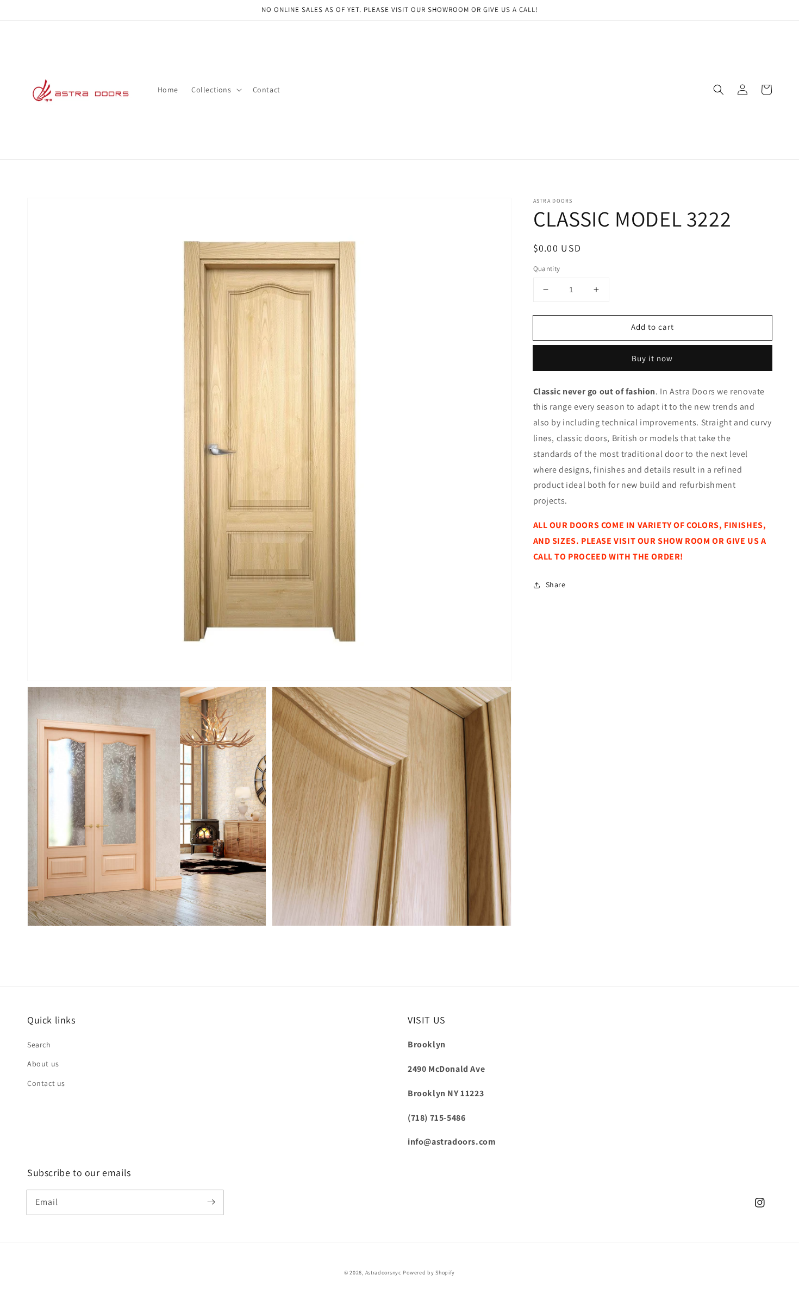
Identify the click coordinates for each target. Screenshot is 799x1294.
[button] (215, 89)
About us (43, 1064)
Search (39, 1045)
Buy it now (652, 358)
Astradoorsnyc (383, 1272)
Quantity (546, 268)
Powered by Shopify (429, 1272)
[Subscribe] (211, 1202)
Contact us (46, 1083)
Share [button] (556, 584)
